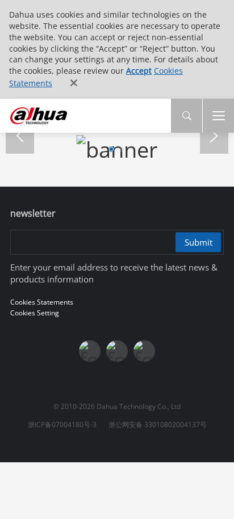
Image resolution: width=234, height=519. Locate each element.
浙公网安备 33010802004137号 (157, 424)
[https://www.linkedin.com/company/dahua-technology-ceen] (144, 351)
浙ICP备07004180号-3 (62, 424)
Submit (198, 242)
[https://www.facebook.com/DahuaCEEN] (90, 351)
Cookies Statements (41, 302)
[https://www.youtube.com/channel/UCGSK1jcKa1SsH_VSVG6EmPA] (117, 351)
